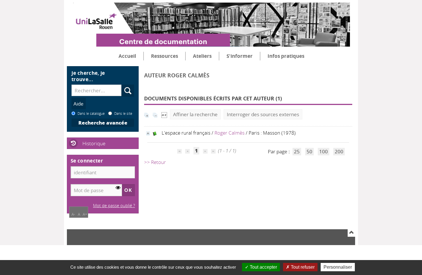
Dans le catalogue (91, 113)
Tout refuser (302, 267)
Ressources (164, 56)
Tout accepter (263, 267)
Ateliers (202, 56)
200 (339, 151)
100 (323, 151)
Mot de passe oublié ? (114, 205)
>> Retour (155, 162)
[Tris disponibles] (164, 114)
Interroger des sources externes (263, 114)
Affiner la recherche (195, 114)
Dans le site (123, 113)
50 (309, 151)
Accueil (127, 56)
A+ (85, 214)
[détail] (148, 133)
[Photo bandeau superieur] (208, 20)
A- (73, 214)
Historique (93, 143)
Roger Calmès (229, 132)
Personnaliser (338, 267)
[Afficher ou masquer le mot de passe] (118, 188)
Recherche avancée (102, 122)
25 (297, 151)
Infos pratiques (286, 56)
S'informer (240, 56)
